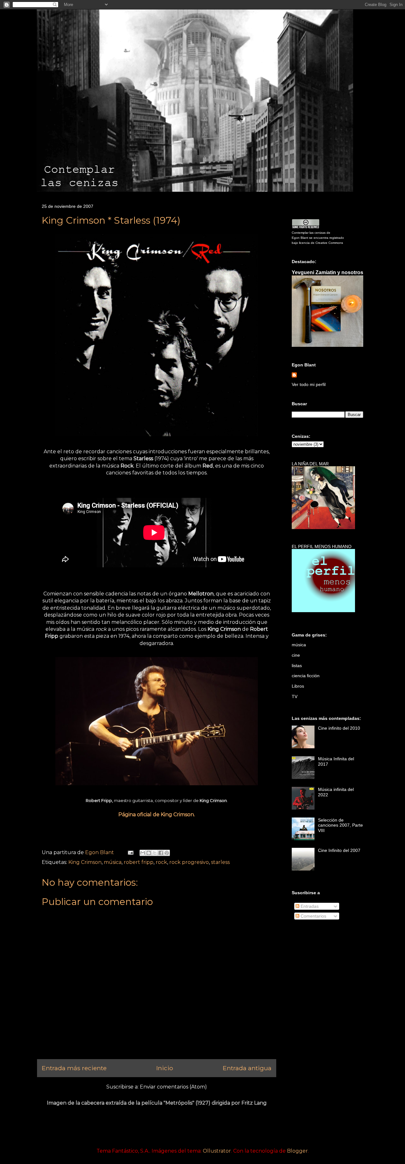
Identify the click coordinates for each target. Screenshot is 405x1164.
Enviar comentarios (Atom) (173, 1087)
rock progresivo (189, 862)
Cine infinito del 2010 (339, 728)
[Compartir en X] (155, 853)
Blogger (297, 1151)
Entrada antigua (247, 1068)
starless (220, 862)
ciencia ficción (306, 675)
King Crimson (85, 862)
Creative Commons (329, 242)
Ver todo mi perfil (309, 384)
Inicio (164, 1068)
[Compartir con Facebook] (161, 853)
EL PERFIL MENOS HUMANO (322, 546)
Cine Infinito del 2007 (339, 850)
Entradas (309, 906)
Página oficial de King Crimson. (156, 814)
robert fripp (138, 862)
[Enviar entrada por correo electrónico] (130, 852)
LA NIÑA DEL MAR (310, 463)
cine (296, 655)
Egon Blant (300, 237)
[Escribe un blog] (149, 853)
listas (297, 665)
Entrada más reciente (74, 1068)
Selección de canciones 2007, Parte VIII (340, 825)
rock (161, 862)
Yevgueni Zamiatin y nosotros (327, 272)
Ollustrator (217, 1151)
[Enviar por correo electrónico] (143, 853)
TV (294, 696)
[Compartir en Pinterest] (167, 853)
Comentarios (312, 916)
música (113, 862)
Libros (298, 686)
